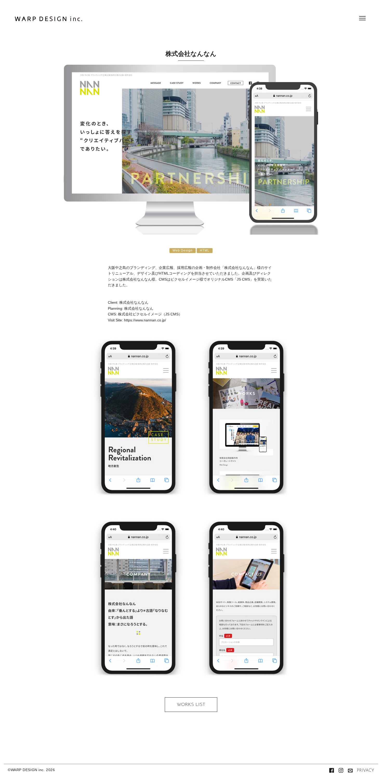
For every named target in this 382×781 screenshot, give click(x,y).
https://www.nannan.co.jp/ (145, 320)
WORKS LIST (191, 705)
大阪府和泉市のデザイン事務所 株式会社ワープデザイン (48, 20)
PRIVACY (365, 771)
